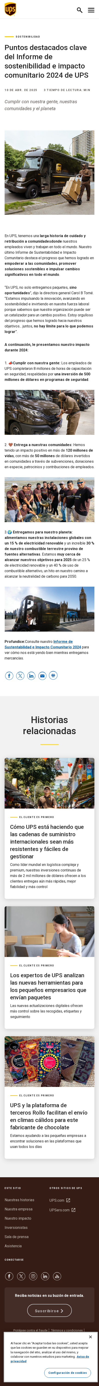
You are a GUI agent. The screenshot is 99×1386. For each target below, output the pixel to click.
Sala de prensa (17, 1237)
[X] (21, 1278)
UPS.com (60, 1200)
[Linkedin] (45, 1278)
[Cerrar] (90, 1337)
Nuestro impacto (18, 1218)
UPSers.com (62, 1210)
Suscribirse (47, 1311)
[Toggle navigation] (91, 9)
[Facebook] (9, 1278)
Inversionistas (16, 1227)
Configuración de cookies (67, 1372)
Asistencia (13, 1246)
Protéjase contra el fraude (30, 1330)
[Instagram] (33, 1278)
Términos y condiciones (67, 1330)
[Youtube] (57, 1278)
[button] (81, 9)
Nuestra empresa (18, 1209)
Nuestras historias (19, 1200)
